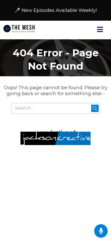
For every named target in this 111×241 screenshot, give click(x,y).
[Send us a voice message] (101, 231)
